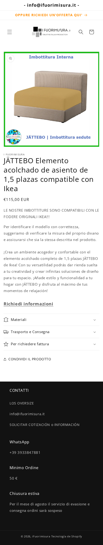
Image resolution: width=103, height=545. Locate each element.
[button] (9, 32)
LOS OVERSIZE (22, 403)
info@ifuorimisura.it (27, 414)
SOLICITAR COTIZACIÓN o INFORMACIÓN (45, 424)
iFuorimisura (41, 536)
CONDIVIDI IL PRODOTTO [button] (29, 359)
